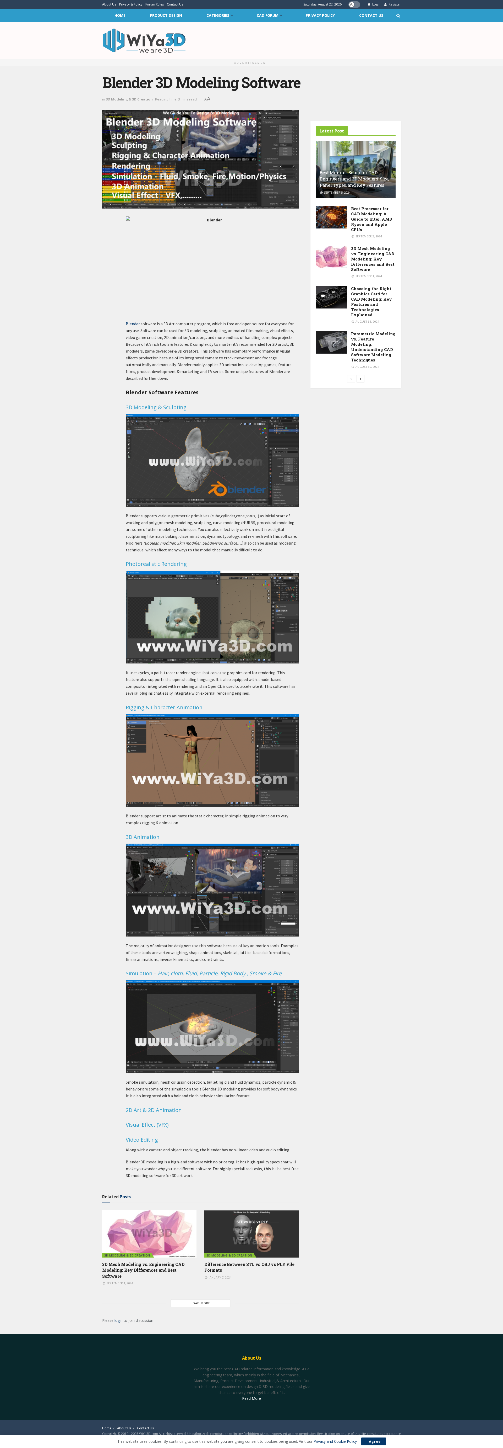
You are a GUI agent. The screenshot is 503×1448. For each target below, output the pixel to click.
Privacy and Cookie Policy (335, 1441)
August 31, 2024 (367, 321)
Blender (133, 323)
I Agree (374, 1441)
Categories (217, 15)
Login (375, 4)
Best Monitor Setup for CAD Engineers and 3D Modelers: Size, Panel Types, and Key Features (354, 178)
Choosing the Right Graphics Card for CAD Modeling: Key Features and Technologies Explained (371, 301)
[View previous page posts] (351, 378)
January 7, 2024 (219, 1277)
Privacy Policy (320, 15)
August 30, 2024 (367, 367)
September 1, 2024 (119, 1283)
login (118, 1320)
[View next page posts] (360, 378)
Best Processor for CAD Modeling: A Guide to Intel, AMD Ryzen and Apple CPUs (371, 219)
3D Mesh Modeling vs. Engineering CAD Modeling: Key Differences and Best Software (143, 1270)
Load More (200, 1303)
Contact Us (175, 4)
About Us (109, 4)
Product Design (166, 15)
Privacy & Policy (130, 4)
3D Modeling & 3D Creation (129, 99)
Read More (251, 1398)
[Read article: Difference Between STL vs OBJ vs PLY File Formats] (251, 1234)
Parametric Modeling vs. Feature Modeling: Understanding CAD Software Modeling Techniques (373, 347)
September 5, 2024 (337, 192)
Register (394, 4)
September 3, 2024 (368, 236)
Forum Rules (154, 4)
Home (119, 15)
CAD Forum (267, 15)
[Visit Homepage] (144, 40)
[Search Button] (398, 15)
